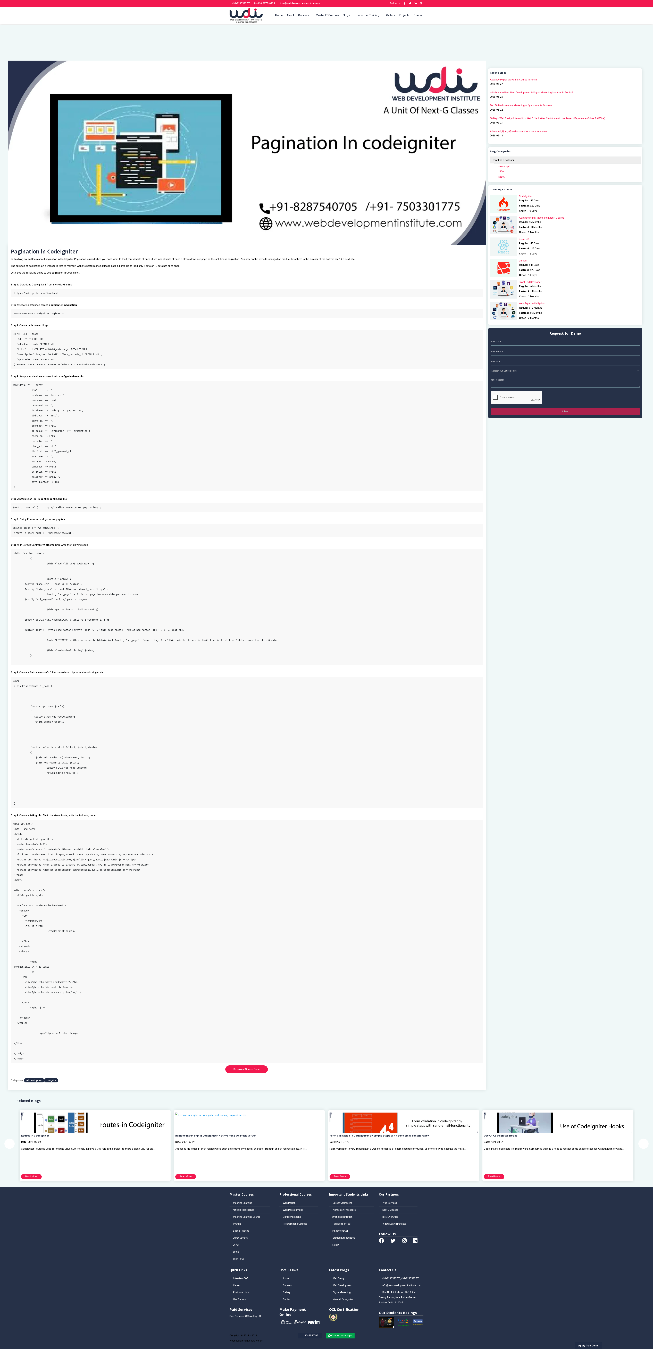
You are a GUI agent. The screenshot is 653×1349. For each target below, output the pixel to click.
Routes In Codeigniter (35, 1135)
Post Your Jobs (241, 1292)
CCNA (236, 1244)
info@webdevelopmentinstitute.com (300, 3)
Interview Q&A (240, 1278)
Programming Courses (294, 1223)
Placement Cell (340, 1230)
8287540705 (311, 1335)
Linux (236, 1251)
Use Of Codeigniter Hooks (500, 1135)
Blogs (346, 15)
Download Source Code (246, 1069)
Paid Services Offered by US (245, 1316)
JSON (500, 171)
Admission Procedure (344, 1209)
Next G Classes (390, 1209)
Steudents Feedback (343, 1237)
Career (236, 1285)
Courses (303, 15)
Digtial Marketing (291, 1216)
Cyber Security (240, 1237)
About (290, 15)
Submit (565, 411)
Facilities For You (341, 1223)
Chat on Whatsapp (341, 1335)
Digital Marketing (341, 1292)
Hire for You (239, 1299)
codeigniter (51, 1080)
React (501, 176)
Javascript (503, 166)
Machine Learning (242, 1203)
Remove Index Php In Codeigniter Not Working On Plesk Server (215, 1135)
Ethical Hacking (241, 1230)
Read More (31, 1176)
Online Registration (342, 1216)
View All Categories (342, 1299)
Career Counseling (342, 1203)
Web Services (389, 1203)
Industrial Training (368, 15)
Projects (404, 15)
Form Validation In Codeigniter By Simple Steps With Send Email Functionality (379, 1135)
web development (34, 1080)
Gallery (390, 15)
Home (279, 15)
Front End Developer (503, 160)
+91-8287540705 (240, 3)
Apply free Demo (588, 1345)
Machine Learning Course (246, 1216)
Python (237, 1223)
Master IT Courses (327, 15)
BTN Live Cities (390, 1216)
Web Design (289, 1203)
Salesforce (238, 1258)
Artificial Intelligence (243, 1209)
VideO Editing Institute (394, 1223)
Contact (418, 15)
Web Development (292, 1209)
